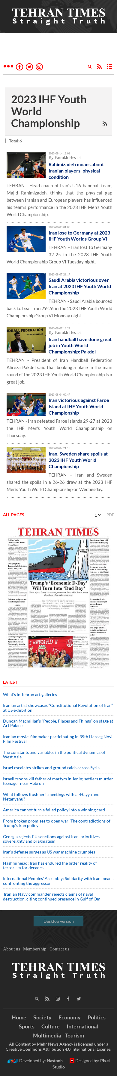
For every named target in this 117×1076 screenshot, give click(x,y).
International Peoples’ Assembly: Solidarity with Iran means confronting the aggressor (58, 880)
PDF (110, 514)
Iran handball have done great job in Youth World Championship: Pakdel (80, 345)
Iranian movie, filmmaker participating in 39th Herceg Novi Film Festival (57, 739)
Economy (69, 1017)
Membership (34, 949)
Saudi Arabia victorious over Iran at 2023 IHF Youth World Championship (80, 286)
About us (11, 949)
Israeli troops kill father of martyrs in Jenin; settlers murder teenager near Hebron (58, 781)
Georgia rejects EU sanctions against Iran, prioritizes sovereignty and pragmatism (51, 839)
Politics (97, 1017)
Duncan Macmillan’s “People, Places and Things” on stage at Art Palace (58, 723)
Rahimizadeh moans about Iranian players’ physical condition (76, 170)
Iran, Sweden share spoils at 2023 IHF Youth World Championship (78, 460)
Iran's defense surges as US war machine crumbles (49, 851)
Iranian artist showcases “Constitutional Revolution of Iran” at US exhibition (58, 707)
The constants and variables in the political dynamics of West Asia (54, 754)
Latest (10, 682)
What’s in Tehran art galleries (30, 694)
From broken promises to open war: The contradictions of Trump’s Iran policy (56, 823)
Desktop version (59, 921)
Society (42, 1017)
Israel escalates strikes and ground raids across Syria (51, 767)
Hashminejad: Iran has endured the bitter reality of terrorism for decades (50, 865)
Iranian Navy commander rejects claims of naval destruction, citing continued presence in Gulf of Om (51, 896)
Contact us (59, 949)
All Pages (13, 514)
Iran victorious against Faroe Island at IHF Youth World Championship (79, 406)
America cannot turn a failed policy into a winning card (54, 809)
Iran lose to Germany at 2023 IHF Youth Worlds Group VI (79, 236)
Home (19, 1017)
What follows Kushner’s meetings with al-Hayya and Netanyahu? (51, 796)
